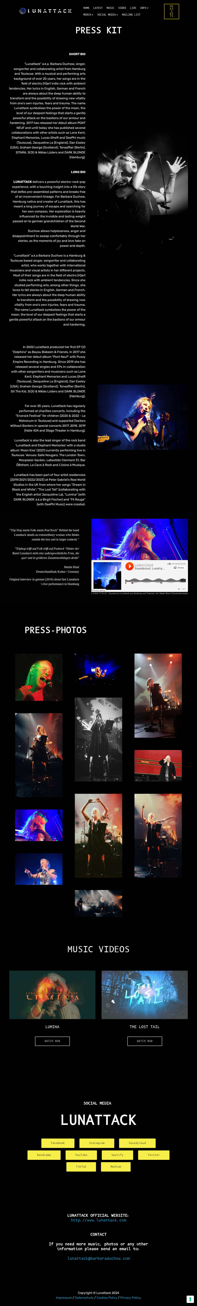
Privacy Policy (130, 1297)
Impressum (64, 1297)
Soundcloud (137, 1143)
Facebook (58, 1143)
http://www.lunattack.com (98, 1220)
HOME (86, 8)
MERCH (87, 15)
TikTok (81, 1166)
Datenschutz (84, 1297)
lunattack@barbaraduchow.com (98, 1258)
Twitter (154, 1155)
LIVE (133, 8)
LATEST (98, 8)
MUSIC (110, 8)
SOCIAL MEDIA (106, 15)
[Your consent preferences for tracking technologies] (190, 1299)
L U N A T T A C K (99, 593)
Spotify (117, 1155)
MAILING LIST (131, 15)
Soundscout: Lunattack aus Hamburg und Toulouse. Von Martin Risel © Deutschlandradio (148, 593)
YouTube (81, 1155)
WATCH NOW (52, 1041)
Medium (116, 1166)
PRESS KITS (171, 11)
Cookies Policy (107, 1297)
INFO (143, 8)
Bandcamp (44, 1155)
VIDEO (122, 8)
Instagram (97, 1143)
